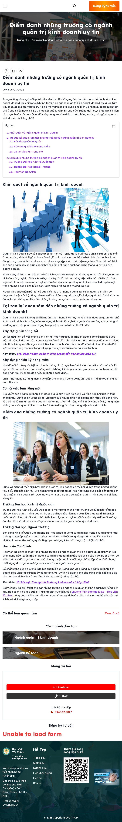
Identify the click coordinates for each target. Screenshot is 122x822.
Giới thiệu (38, 762)
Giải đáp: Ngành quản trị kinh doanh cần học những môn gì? (56, 353)
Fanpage (63, 678)
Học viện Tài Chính (22, 171)
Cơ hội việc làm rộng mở (26, 151)
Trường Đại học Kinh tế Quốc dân (31, 161)
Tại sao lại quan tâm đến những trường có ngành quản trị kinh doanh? (50, 137)
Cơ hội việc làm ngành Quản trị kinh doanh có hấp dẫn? (52, 582)
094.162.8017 (63, 712)
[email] (13, 71)
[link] (21, 71)
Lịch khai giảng (42, 773)
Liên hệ (37, 778)
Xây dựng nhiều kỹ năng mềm (30, 146)
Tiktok (63, 695)
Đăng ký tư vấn (104, 6)
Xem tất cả (112, 613)
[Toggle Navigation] (5, 6)
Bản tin (37, 783)
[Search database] (74, 6)
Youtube (63, 687)
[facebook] (6, 71)
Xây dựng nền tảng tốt (25, 141)
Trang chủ (39, 757)
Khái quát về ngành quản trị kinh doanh (32, 132)
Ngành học (40, 767)
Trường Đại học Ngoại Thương (30, 166)
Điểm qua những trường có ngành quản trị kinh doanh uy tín (44, 157)
